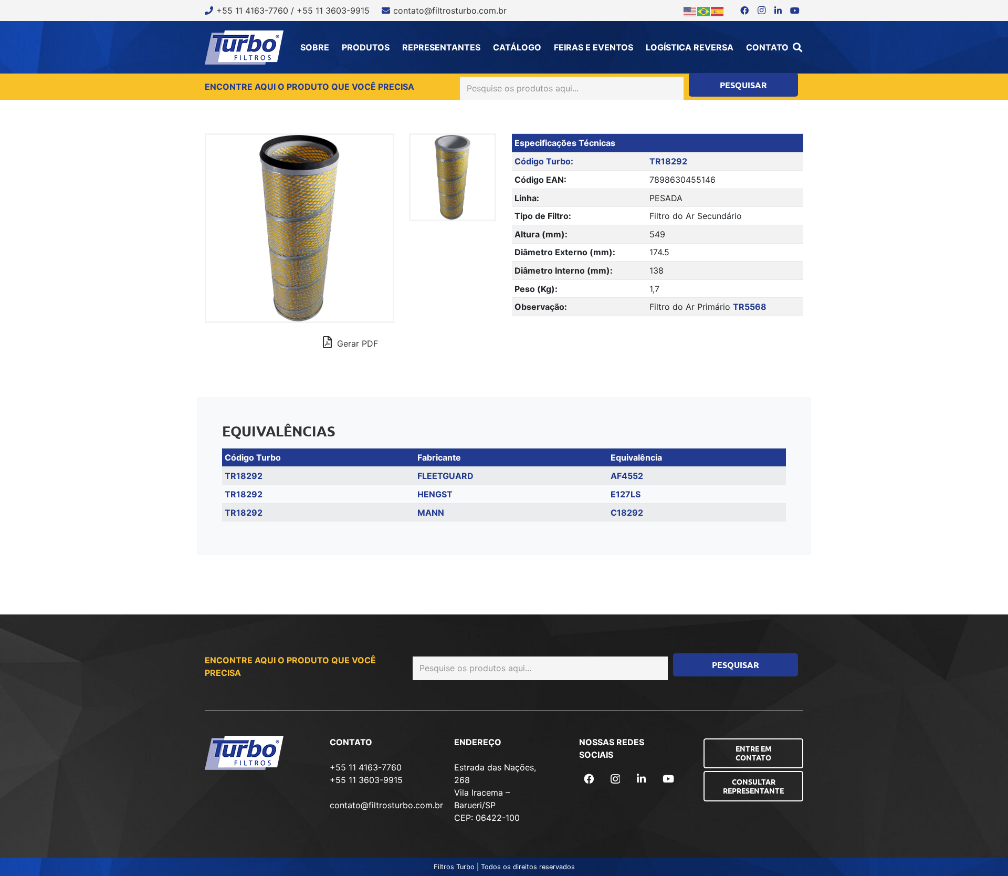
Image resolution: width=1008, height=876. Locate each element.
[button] (797, 47)
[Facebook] (744, 10)
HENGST (435, 494)
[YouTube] (794, 10)
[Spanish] (717, 10)
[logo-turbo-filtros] (244, 47)
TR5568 (749, 306)
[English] (690, 10)
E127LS (625, 494)
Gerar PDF (356, 343)
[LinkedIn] (778, 10)
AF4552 (627, 476)
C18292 (627, 512)
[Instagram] (761, 10)
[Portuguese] (704, 10)
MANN (430, 512)
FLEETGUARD (445, 476)
